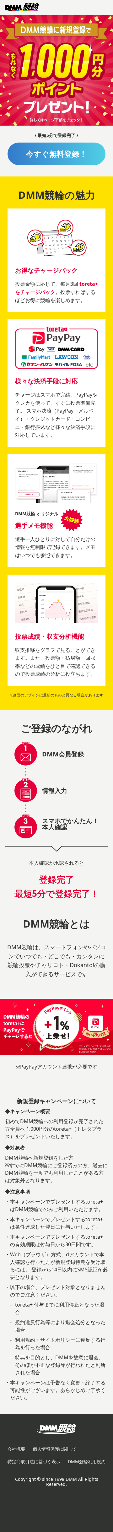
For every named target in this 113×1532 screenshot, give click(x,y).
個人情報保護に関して (55, 1449)
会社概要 (16, 1449)
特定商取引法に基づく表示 (34, 1461)
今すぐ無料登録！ (56, 154)
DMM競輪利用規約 (86, 1461)
